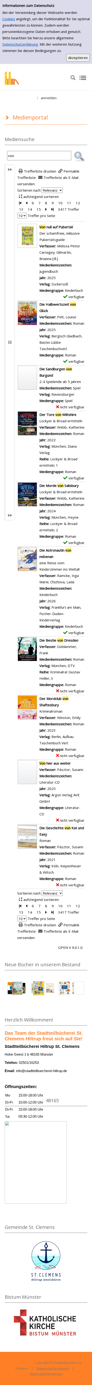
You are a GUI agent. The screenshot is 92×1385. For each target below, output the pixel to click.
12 (78, 203)
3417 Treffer (68, 209)
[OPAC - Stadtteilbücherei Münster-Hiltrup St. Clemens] (35, 77)
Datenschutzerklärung (20, 44)
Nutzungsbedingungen (46, 1374)
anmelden (49, 97)
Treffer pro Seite (41, 215)
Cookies (8, 18)
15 (39, 209)
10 (60, 203)
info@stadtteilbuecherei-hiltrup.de (41, 1071)
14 (30, 209)
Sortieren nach (29, 190)
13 (21, 209)
